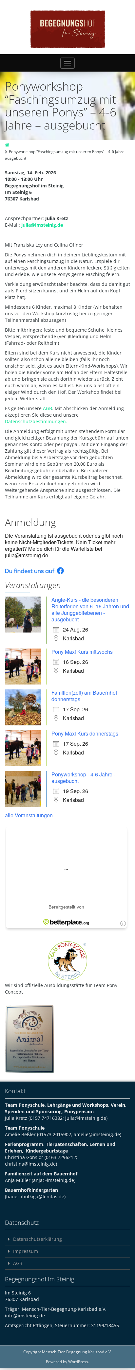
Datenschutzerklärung (37, 1239)
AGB (47, 408)
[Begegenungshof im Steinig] (67, 29)
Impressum (25, 1251)
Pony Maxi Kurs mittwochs (82, 651)
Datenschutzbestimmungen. (36, 421)
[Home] (7, 145)
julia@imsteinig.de (42, 225)
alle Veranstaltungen (29, 815)
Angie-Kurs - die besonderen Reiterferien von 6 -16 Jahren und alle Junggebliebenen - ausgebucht (90, 609)
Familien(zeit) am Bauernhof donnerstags (84, 696)
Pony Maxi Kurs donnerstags (84, 733)
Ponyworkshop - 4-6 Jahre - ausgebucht (83, 778)
